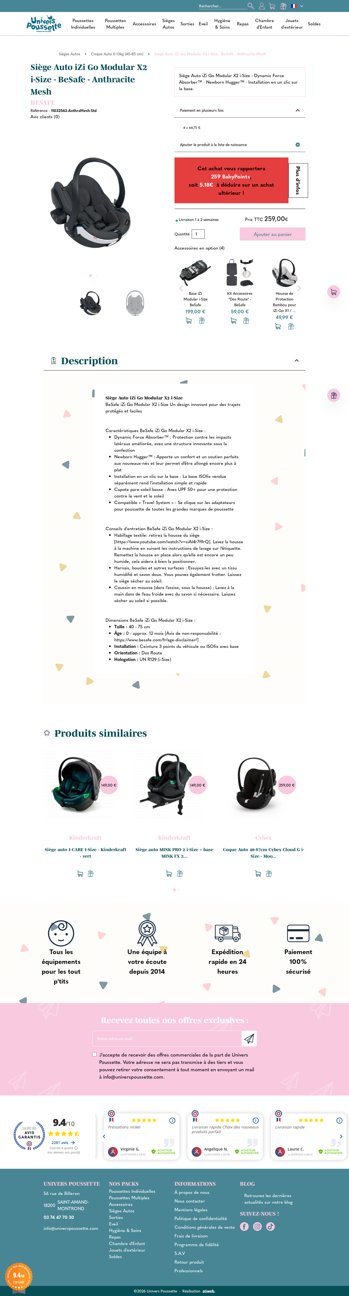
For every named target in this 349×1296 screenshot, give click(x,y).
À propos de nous (191, 1192)
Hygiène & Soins (222, 23)
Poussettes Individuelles (83, 23)
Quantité (181, 233)
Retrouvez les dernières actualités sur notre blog (268, 1198)
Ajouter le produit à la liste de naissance (213, 144)
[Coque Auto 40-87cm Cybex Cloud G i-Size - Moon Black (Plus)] (256, 784)
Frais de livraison (191, 1236)
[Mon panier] (272, 6)
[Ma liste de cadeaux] (283, 6)
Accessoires (144, 23)
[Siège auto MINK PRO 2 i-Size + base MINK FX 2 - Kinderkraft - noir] (168, 784)
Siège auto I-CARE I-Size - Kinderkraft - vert (85, 852)
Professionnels (188, 1270)
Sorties (187, 23)
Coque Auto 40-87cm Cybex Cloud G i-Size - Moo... (263, 852)
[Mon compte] (261, 6)
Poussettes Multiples (115, 23)
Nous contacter (189, 1201)
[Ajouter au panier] (175, 320)
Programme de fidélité (196, 1244)
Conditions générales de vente (204, 1227)
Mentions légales (190, 1209)
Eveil (203, 23)
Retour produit (189, 1262)
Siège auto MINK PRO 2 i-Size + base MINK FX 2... (174, 852)
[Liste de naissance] (188, 320)
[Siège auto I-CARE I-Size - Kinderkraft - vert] (78, 784)
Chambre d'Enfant (264, 23)
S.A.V (179, 1253)
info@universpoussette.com (133, 1076)
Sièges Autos (168, 23)
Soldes (314, 23)
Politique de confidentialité (200, 1218)
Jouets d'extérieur (292, 23)
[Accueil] (44, 23)
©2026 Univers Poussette (155, 1291)
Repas (243, 23)
